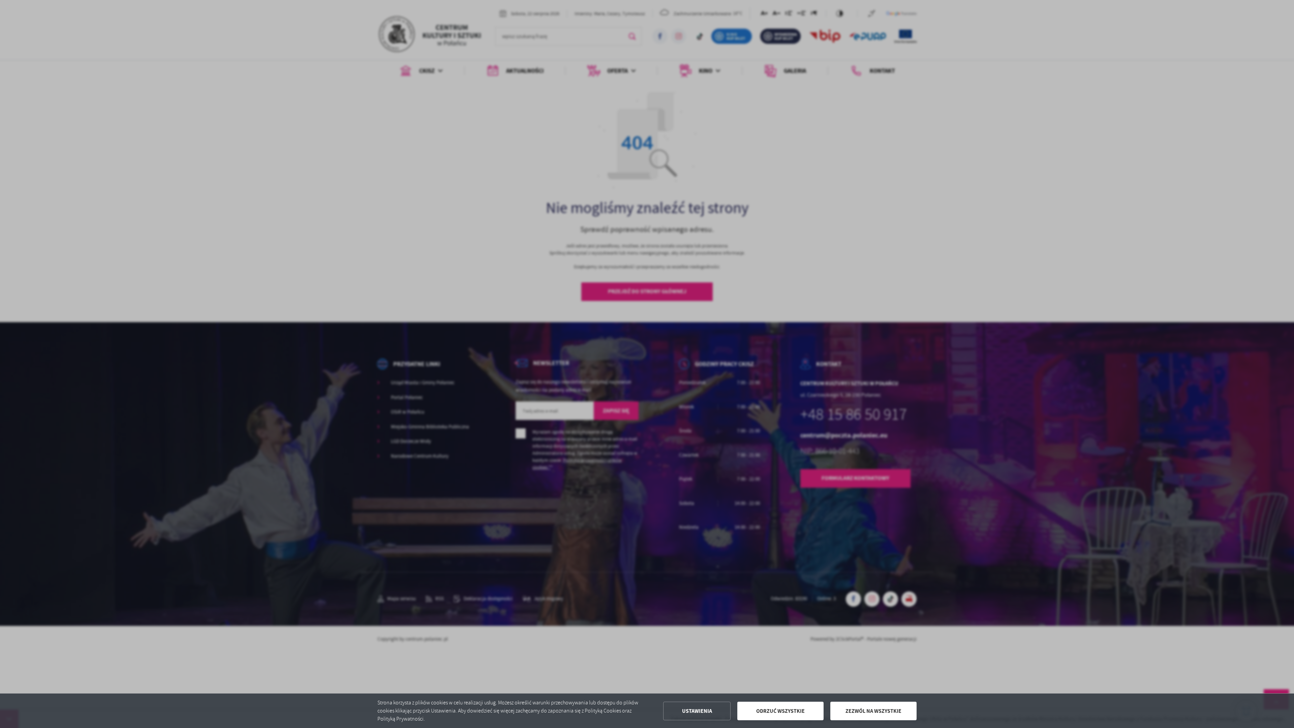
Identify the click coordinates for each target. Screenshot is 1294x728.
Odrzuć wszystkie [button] (780, 711)
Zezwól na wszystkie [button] (873, 711)
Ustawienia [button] (697, 711)
